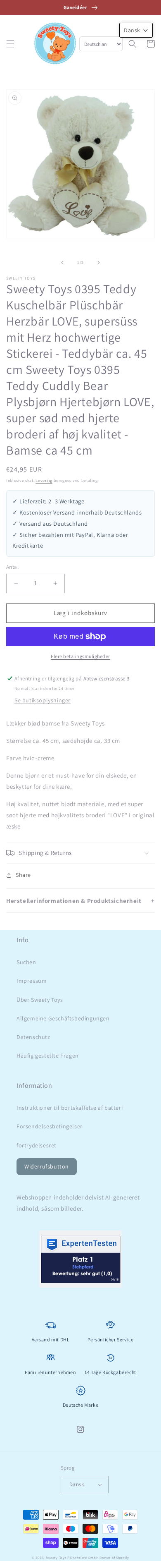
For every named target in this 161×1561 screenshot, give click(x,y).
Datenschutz (33, 1037)
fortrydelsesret (37, 1145)
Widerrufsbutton (46, 1166)
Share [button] (23, 875)
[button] (10, 44)
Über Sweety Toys (40, 999)
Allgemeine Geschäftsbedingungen (63, 1018)
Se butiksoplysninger (42, 700)
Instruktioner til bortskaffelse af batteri (70, 1107)
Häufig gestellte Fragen (48, 1055)
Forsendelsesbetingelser (50, 1126)
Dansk (76, 1484)
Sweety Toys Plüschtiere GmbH (72, 1557)
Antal (12, 566)
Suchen (26, 962)
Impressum (32, 980)
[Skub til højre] (99, 263)
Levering (44, 480)
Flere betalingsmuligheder (80, 656)
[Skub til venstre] (62, 263)
